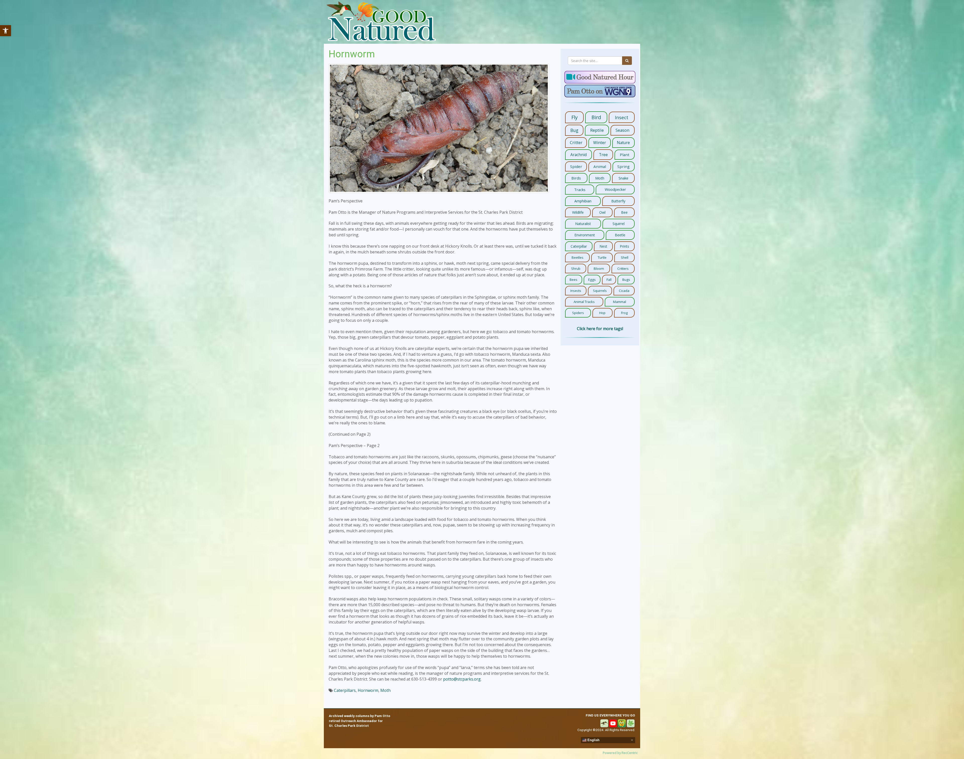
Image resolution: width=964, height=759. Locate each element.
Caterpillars (345, 690)
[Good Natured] (381, 22)
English (592, 740)
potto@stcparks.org (462, 679)
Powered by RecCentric (620, 752)
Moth (385, 690)
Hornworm (368, 690)
